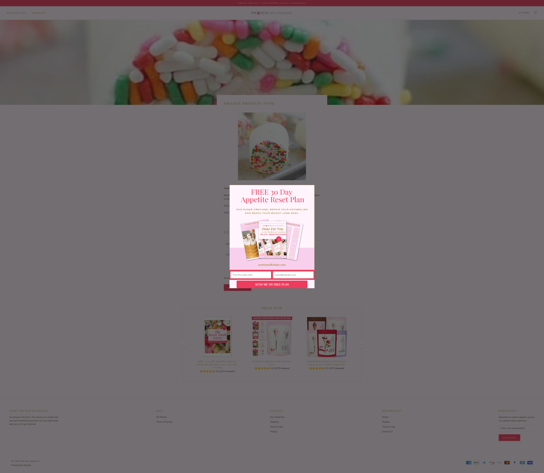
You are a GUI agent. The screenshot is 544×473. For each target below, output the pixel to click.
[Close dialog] (310, 189)
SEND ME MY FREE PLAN (272, 284)
